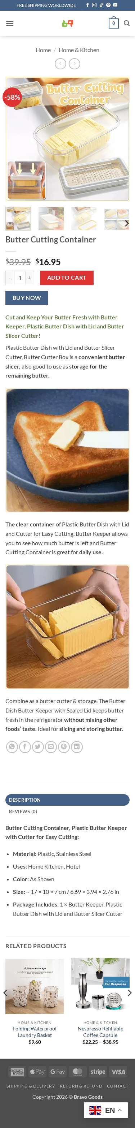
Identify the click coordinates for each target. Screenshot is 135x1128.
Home (43, 49)
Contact (118, 1086)
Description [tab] (25, 800)
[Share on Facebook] (25, 747)
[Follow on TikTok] (101, 5)
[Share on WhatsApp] (12, 747)
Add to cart (67, 277)
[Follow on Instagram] (94, 5)
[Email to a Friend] (51, 747)
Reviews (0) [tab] (23, 811)
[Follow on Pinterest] (108, 5)
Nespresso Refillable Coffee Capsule (100, 1032)
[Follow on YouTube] (115, 5)
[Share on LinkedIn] (77, 747)
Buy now (27, 297)
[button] (9, 23)
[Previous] (16, 138)
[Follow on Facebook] (87, 5)
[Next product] (60, 63)
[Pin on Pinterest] (64, 747)
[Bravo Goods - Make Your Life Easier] (68, 23)
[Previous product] (74, 63)
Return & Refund (81, 1086)
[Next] (118, 138)
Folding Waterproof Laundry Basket (35, 1032)
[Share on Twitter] (38, 747)
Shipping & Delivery (30, 1086)
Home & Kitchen (79, 49)
